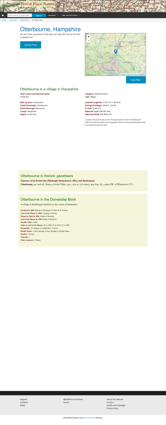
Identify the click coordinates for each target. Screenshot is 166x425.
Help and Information (70, 15)
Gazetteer (52, 15)
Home (4, 20)
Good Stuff (90, 417)
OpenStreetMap (132, 74)
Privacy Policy (112, 408)
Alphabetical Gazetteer (73, 399)
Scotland (24, 402)
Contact (110, 402)
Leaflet (122, 74)
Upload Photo (30, 44)
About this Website (115, 399)
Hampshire (24, 20)
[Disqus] (83, 284)
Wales (22, 405)
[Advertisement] (83, 149)
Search (66, 402)
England (13, 20)
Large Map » (136, 79)
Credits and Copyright (116, 405)
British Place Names (37, 3)
